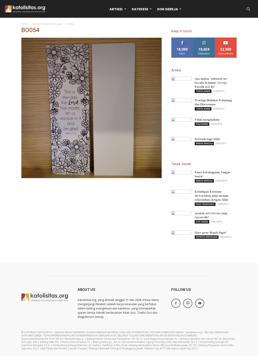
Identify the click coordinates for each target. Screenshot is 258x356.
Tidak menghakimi (207, 119)
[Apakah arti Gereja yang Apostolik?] (181, 218)
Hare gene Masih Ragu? (211, 232)
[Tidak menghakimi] (181, 125)
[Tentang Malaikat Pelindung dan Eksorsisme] (181, 105)
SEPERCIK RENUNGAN (206, 237)
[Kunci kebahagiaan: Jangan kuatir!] (181, 177)
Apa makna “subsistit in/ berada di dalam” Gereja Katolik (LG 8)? (211, 83)
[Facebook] (175, 303)
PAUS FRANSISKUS (205, 204)
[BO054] (91, 177)
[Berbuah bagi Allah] (181, 142)
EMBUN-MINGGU (204, 143)
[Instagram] (187, 303)
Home (24, 24)
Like (182, 39)
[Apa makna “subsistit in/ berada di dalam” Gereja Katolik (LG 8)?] (181, 84)
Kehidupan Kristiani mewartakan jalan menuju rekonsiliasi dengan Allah (211, 195)
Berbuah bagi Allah (207, 139)
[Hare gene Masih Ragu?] (181, 238)
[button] (248, 9)
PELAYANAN (202, 124)
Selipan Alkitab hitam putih (47, 24)
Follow (204, 39)
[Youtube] (199, 303)
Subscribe (226, 39)
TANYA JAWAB (203, 91)
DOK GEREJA (202, 221)
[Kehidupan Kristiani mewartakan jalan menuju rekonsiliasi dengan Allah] (181, 197)
